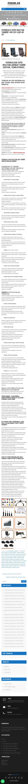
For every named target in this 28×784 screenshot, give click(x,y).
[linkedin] (12, 12)
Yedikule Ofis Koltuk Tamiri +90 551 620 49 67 (13, 637)
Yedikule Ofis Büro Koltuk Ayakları (12, 564)
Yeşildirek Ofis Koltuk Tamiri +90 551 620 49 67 (14, 620)
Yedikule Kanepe (20, 557)
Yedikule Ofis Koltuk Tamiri (14, 565)
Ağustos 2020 (7, 669)
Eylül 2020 (6, 666)
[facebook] (6, 12)
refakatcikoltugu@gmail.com (15, 18)
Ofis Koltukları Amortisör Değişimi (10, 743)
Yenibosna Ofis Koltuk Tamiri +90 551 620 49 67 (16, 577)
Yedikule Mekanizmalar (17, 560)
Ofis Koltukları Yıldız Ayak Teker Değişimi (11, 753)
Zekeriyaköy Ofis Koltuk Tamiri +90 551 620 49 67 (14, 604)
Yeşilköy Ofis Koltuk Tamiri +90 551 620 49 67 (13, 617)
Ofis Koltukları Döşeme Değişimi (10, 746)
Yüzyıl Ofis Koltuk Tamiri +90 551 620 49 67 (13, 607)
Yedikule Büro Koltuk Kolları (10, 554)
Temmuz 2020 (7, 672)
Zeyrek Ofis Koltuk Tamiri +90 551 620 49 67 (13, 601)
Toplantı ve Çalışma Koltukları (10, 552)
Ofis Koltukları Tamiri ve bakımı (9, 750)
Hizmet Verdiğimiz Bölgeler (12, 551)
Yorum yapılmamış (11, 40)
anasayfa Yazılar (7, 683)
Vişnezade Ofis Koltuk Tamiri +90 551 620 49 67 (14, 646)
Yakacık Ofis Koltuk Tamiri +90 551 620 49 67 (13, 643)
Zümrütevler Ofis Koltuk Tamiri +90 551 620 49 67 (14, 590)
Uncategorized (7, 689)
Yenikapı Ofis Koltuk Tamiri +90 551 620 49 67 (13, 629)
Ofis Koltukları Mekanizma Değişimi (10, 748)
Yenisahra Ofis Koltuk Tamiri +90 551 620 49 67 (14, 623)
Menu (3, 9)
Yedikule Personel (15, 567)
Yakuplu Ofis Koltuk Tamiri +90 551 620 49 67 (11, 574)
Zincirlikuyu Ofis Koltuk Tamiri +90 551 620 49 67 (14, 595)
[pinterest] (15, 12)
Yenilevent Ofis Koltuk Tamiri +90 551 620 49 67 (14, 626)
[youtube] (21, 12)
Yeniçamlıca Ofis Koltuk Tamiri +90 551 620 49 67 (14, 632)
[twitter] (9, 12)
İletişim (4, 741)
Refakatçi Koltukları (16, 774)
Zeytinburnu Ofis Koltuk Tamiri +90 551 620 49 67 (14, 598)
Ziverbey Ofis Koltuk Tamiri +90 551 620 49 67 (13, 593)
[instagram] (18, 12)
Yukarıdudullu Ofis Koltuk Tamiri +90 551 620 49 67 (14, 611)
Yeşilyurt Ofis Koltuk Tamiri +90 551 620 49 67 (13, 614)
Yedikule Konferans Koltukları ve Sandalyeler (10, 559)
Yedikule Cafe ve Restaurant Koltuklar (13, 555)
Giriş (4, 739)
